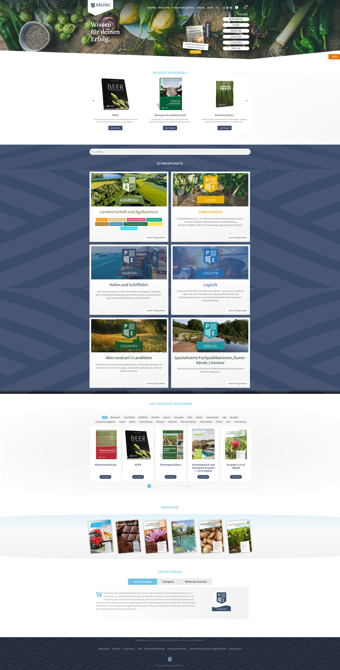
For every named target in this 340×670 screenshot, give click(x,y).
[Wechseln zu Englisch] (217, 8)
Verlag (201, 7)
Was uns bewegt (142, 581)
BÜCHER (151, 7)
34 (181, 486)
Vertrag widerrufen (176, 648)
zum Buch (115, 128)
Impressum (129, 648)
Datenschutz (235, 648)
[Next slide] (246, 101)
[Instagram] (224, 7)
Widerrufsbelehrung (154, 648)
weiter (187, 486)
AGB (139, 648)
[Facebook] (227, 7)
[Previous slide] (94, 101)
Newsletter (104, 648)
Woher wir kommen (196, 581)
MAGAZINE (164, 7)
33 (177, 486)
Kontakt (116, 648)
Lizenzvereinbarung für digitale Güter (207, 648)
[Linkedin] (230, 7)
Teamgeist (168, 581)
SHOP (210, 7)
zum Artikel (105, 477)
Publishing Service (183, 7)
